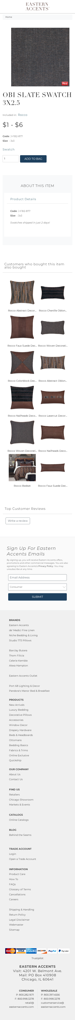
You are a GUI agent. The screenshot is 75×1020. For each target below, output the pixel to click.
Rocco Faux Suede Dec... (22, 345)
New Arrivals (16, 704)
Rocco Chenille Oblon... (53, 310)
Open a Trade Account (22, 859)
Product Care (17, 874)
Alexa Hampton (18, 665)
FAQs (12, 884)
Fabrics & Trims (18, 750)
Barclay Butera (18, 650)
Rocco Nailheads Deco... (22, 415)
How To (13, 879)
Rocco (22, 115)
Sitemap (14, 929)
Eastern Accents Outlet (23, 675)
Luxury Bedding (18, 709)
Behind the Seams (20, 835)
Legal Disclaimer (19, 919)
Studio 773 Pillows (20, 640)
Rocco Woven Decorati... (53, 345)
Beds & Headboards (21, 735)
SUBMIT (37, 596)
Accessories (16, 720)
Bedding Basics (18, 745)
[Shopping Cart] (69, 6)
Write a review (18, 520)
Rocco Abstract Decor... (22, 310)
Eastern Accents (19, 625)
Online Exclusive (19, 755)
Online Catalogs (19, 819)
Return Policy (17, 914)
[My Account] (65, 6)
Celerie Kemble (18, 660)
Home (8, 17)
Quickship (15, 760)
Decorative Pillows (20, 714)
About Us (14, 774)
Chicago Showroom (21, 799)
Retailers (14, 794)
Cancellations (17, 894)
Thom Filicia (16, 655)
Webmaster (16, 924)
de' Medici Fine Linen (22, 630)
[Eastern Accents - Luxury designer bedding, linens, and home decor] (37, 6)
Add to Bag (33, 158)
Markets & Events (19, 804)
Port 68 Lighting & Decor (24, 685)
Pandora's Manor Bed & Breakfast (29, 690)
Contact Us (16, 779)
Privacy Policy (45, 566)
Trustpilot (37, 958)
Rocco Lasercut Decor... (53, 415)
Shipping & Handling (21, 909)
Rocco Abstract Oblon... (53, 380)
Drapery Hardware (20, 730)
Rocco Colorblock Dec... (22, 380)
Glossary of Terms (20, 889)
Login (12, 854)
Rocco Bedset (22, 485)
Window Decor (18, 725)
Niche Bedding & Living (23, 635)
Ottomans (15, 740)
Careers (13, 899)
